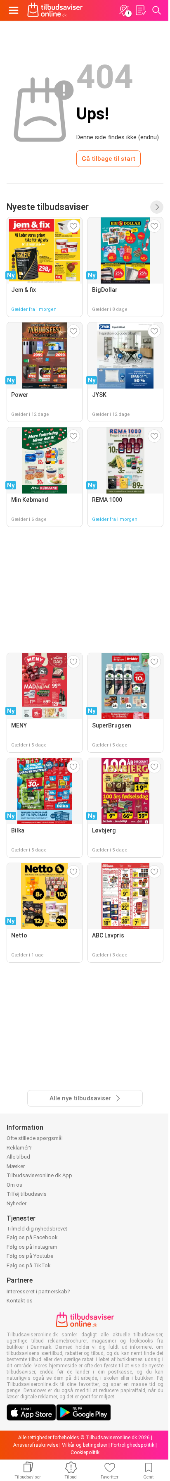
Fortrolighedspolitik (132, 1445)
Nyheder (16, 1203)
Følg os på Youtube (30, 1256)
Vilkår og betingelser (84, 1445)
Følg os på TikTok (29, 1265)
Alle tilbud (18, 1157)
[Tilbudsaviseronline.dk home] (55, 10)
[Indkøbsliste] (140, 10)
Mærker (16, 1166)
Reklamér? (19, 1148)
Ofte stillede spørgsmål (35, 1138)
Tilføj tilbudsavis (27, 1194)
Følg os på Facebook (32, 1237)
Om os (14, 1185)
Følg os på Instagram (32, 1247)
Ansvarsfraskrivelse (35, 1445)
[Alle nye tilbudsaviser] (156, 207)
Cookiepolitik (85, 1452)
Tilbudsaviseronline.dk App (39, 1175)
